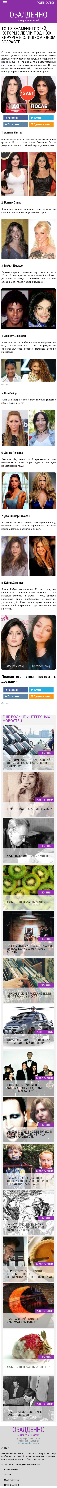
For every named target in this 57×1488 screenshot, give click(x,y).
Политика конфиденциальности (20, 1464)
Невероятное (11, 1480)
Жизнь (7, 1474)
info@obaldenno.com (28, 1443)
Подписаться (46, 2)
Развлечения (11, 1469)
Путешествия (11, 1485)
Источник (5, 703)
